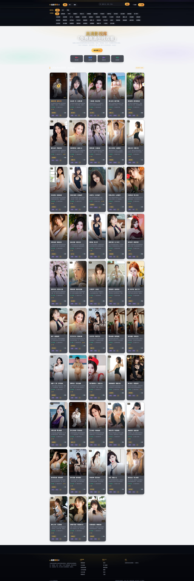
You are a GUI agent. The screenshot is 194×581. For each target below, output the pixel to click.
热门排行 (136, 13)
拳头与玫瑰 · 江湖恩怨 (115, 148)
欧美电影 (96, 13)
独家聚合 (91, 17)
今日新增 (111, 17)
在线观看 (58, 17)
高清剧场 (85, 23)
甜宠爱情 (58, 20)
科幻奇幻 (78, 20)
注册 (142, 4)
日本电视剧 (83, 569)
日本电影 (83, 565)
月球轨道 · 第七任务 (133, 195)
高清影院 (72, 23)
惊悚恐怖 (99, 20)
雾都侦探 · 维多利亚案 (76, 289)
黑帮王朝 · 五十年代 (114, 242)
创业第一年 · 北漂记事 (76, 101)
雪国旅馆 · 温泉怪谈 (114, 289)
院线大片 (82, 13)
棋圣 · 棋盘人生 (113, 477)
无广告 (71, 17)
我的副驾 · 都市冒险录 (134, 101)
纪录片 (111, 20)
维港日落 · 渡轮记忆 (56, 101)
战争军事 (132, 20)
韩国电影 (83, 563)
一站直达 (105, 23)
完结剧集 (132, 17)
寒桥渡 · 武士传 (93, 242)
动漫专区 (109, 13)
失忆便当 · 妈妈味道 (56, 195)
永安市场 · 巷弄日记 (94, 336)
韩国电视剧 (83, 567)
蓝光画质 (84, 17)
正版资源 (98, 17)
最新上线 (125, 17)
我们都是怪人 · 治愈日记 (96, 383)
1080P (69, 13)
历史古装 (105, 20)
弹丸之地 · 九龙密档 (56, 524)
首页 (65, 4)
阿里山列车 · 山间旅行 (115, 195)
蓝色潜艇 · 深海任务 (133, 336)
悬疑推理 (65, 20)
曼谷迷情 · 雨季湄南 (114, 336)
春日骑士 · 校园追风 (133, 383)
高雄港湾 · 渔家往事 (133, 430)
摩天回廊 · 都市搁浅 (75, 477)
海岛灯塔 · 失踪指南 (114, 430)
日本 (63, 10)
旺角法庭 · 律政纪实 (56, 242)
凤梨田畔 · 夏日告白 (94, 477)
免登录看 (65, 17)
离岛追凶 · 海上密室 (133, 477)
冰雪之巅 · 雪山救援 (56, 430)
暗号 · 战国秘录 (55, 336)
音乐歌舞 (65, 23)
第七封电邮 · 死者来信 (76, 430)
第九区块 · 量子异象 (114, 101)
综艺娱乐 (116, 13)
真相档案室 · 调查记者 (115, 383)
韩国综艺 (83, 574)
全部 (57, 10)
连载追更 (138, 17)
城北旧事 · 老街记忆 (75, 242)
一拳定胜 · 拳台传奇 (94, 101)
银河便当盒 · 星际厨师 (57, 477)
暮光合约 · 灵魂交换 (56, 148)
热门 (70, 4)
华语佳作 (102, 13)
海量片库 (99, 23)
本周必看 (118, 17)
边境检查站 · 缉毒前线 (95, 524)
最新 (75, 4)
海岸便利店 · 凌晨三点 (76, 148)
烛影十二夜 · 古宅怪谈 (57, 383)
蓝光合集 (112, 23)
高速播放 (77, 17)
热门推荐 (105, 565)
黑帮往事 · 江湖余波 (94, 148)
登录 (135, 4)
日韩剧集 (89, 13)
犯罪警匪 (138, 20)
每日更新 (104, 17)
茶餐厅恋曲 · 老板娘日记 (76, 524)
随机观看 (96, 50)
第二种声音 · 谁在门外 (134, 289)
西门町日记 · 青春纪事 (76, 336)
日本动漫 (83, 572)
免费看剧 (92, 23)
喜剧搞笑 (85, 20)
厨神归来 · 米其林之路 (57, 289)
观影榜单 (78, 23)
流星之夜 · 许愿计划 (133, 148)
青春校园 (118, 20)
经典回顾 (129, 13)
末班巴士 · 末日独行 (94, 195)
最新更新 (105, 567)
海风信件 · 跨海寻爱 (133, 242)
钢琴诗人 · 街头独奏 (75, 383)
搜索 (127, 4)
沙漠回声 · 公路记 (94, 289)
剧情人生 (92, 20)
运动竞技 (58, 23)
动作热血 (72, 20)
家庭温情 (125, 20)
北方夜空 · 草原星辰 (94, 430)
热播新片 (75, 13)
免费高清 (63, 13)
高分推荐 (123, 13)
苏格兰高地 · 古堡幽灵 (76, 195)
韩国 (68, 10)
